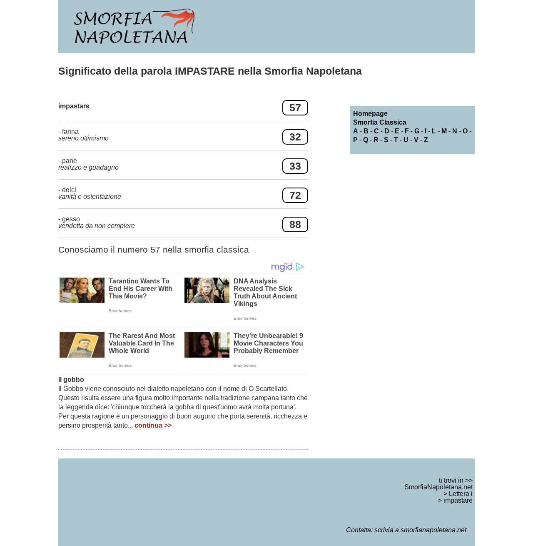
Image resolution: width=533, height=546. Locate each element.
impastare (458, 500)
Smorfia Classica (379, 122)
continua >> (153, 425)
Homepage (370, 113)
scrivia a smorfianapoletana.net (420, 529)
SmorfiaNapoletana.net (438, 487)
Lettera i (461, 493)
